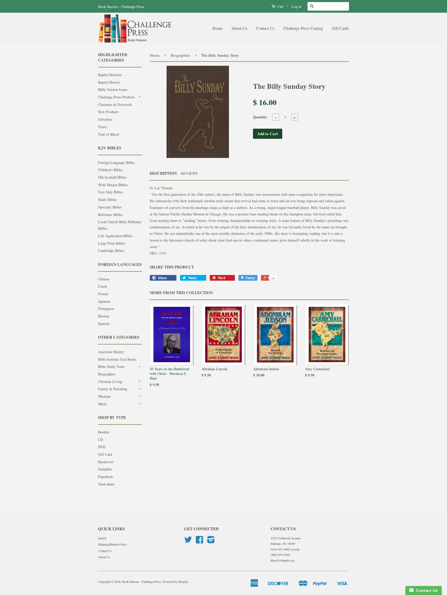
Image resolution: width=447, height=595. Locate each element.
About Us (239, 28)
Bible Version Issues (113, 89)
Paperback (105, 476)
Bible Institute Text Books (117, 359)
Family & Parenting (112, 388)
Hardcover (105, 461)
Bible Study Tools (111, 366)
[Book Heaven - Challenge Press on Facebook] (199, 541)
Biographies (106, 374)
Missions (104, 396)
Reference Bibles (110, 214)
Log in (296, 6)
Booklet (103, 432)
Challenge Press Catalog (303, 28)
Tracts (102, 126)
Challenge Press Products (116, 97)
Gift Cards (340, 28)
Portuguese (106, 308)
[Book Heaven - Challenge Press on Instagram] (211, 541)
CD (100, 439)
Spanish (103, 323)
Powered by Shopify (175, 581)
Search (102, 538)
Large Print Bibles (111, 243)
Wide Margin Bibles (113, 184)
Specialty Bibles (110, 207)
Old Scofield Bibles (112, 177)
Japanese (104, 301)
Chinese (103, 279)
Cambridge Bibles (111, 250)
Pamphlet (105, 469)
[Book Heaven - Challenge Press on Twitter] (188, 541)
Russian (103, 316)
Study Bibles (107, 199)
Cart (280, 6)
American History (111, 351)
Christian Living (110, 381)
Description (163, 173)
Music (102, 403)
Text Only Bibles (110, 192)
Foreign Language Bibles (116, 162)
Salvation (105, 119)
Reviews (189, 173)
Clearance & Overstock (115, 104)
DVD (102, 446)
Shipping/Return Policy (112, 544)
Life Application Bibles (115, 235)
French (103, 293)
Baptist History (109, 82)
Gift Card (105, 454)
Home (217, 28)
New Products (108, 111)
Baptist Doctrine (110, 74)
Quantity (260, 117)
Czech (102, 286)
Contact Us (265, 28)
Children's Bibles (110, 169)
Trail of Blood (108, 134)
